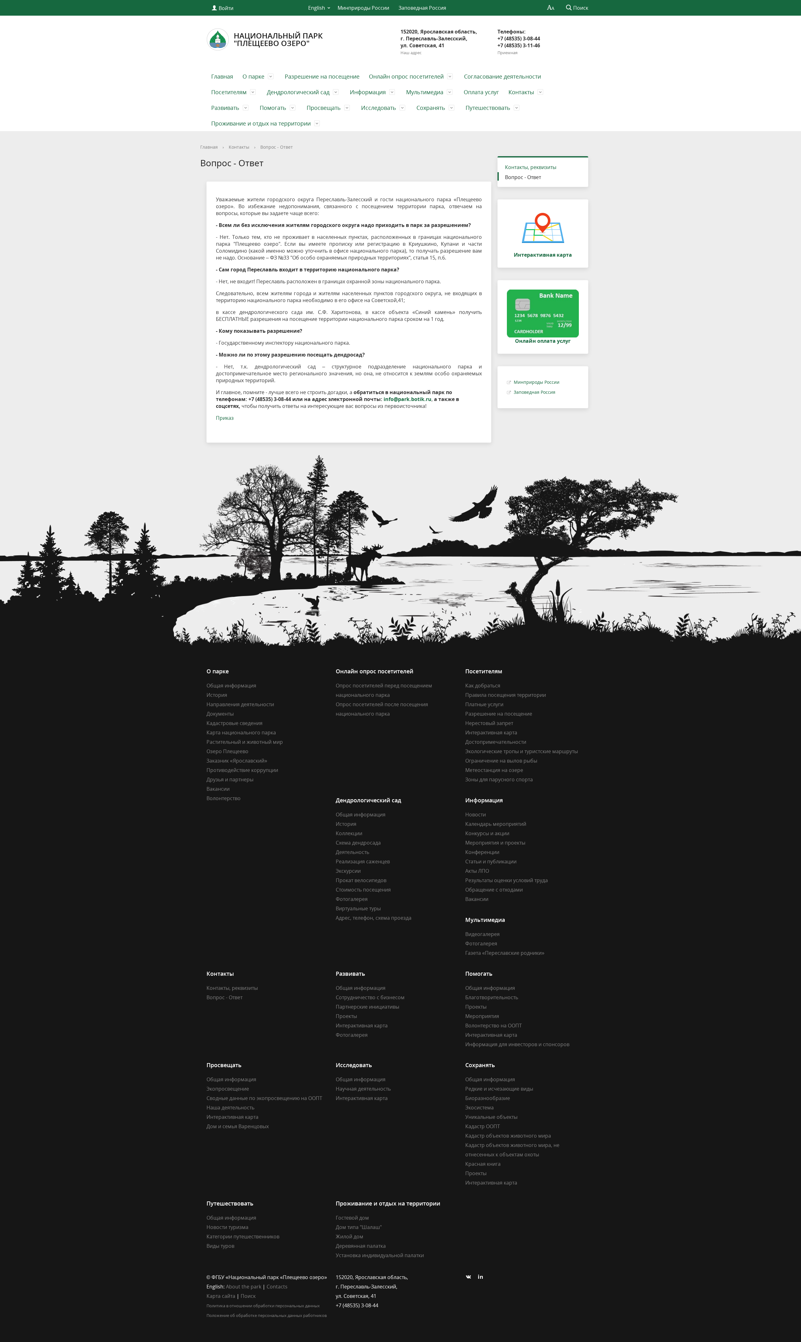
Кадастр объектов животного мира (508, 1135)
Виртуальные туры (358, 908)
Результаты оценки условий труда (506, 880)
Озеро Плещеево (227, 751)
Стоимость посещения (363, 889)
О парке (253, 76)
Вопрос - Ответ (276, 147)
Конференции (482, 852)
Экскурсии (348, 870)
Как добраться (482, 685)
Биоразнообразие (487, 1098)
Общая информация (231, 685)
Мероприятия (482, 1016)
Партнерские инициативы (367, 1006)
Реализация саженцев (363, 861)
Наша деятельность (230, 1107)
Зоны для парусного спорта (499, 779)
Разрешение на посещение (322, 76)
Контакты (521, 92)
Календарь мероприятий (495, 823)
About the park (243, 1286)
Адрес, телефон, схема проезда (373, 917)
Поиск (248, 1296)
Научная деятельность (363, 1088)
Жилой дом (349, 1236)
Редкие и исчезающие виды (499, 1088)
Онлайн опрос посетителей (406, 76)
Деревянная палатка (361, 1245)
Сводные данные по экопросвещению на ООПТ (264, 1098)
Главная (222, 76)
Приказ (225, 417)
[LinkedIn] (482, 1277)
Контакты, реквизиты (530, 167)
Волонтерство (224, 798)
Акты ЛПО (477, 870)
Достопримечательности (495, 741)
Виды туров (220, 1245)
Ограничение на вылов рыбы (501, 760)
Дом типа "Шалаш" (359, 1227)
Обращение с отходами (494, 889)
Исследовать (378, 107)
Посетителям (229, 92)
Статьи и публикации (491, 861)
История (217, 695)
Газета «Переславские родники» (504, 952)
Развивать (225, 107)
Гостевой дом (352, 1217)
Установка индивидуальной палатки (380, 1255)
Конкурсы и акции (487, 833)
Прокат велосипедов (361, 880)
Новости (475, 814)
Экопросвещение (228, 1088)
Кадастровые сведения (235, 723)
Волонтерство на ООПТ (493, 1025)
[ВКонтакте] (470, 1277)
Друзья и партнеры (230, 779)
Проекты (346, 1016)
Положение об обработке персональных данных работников (267, 1315)
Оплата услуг (481, 92)
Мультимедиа (424, 92)
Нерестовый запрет (489, 723)
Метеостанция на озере (494, 770)
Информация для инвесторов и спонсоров (517, 1044)
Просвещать (324, 107)
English (316, 7)
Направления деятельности (240, 704)
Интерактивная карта (491, 732)
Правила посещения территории (505, 695)
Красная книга (483, 1163)
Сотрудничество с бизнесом (370, 997)
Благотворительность (491, 997)
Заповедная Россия (422, 7)
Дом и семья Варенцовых (238, 1126)
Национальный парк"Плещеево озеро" (278, 39)
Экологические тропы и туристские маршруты (521, 751)
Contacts (277, 1286)
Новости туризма (227, 1227)
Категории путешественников (243, 1236)
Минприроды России (363, 7)
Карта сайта (221, 1296)
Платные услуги (484, 704)
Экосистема (479, 1107)
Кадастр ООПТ (482, 1126)
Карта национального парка (241, 732)
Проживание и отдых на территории (261, 123)
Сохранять (430, 107)
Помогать (273, 107)
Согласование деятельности (502, 76)
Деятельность (352, 852)
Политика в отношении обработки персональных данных (263, 1306)
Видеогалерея (482, 934)
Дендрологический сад (298, 92)
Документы (220, 713)
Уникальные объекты (491, 1116)
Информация (368, 92)
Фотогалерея (352, 899)
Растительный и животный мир (245, 741)
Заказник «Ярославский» (237, 760)
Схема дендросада (358, 842)
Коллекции (349, 833)
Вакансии (218, 788)
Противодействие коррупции (242, 770)
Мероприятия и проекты (495, 842)
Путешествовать (488, 107)
